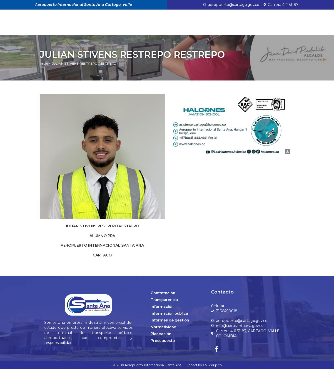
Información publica (169, 313)
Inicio (44, 63)
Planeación (161, 334)
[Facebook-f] (216, 348)
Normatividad (163, 327)
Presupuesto (163, 341)
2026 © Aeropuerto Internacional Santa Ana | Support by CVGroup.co (167, 365)
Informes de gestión (170, 320)
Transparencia (164, 300)
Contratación (163, 293)
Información (162, 306)
